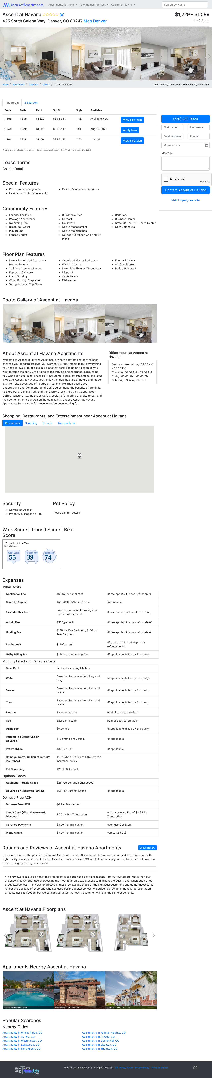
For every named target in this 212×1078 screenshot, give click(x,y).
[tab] (12, 102)
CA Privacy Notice (124, 1067)
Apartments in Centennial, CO (100, 1040)
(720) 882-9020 (185, 119)
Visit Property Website (185, 200)
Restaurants (12, 423)
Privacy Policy (142, 1067)
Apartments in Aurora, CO (18, 1036)
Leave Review (147, 847)
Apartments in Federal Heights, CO (104, 1032)
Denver (100, 21)
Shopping (31, 423)
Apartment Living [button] (122, 4)
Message (167, 153)
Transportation (67, 423)
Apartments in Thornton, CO (99, 1048)
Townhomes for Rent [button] (93, 4)
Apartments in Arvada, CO (98, 1036)
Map (88, 21)
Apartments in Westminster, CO (22, 1040)
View (132, 119)
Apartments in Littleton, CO (99, 1044)
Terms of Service (159, 1067)
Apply (130, 130)
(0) (62, 15)
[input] (182, 145)
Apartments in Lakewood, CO (21, 1044)
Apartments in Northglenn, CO (21, 1048)
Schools (47, 423)
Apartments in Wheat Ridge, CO (22, 1032)
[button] (79, 456)
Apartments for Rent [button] (61, 4)
